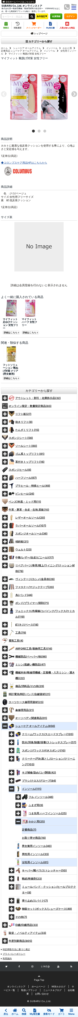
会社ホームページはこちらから (20, 1)
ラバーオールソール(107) (30, 525)
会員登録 (56, 16)
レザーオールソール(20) (30, 517)
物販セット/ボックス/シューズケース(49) (47, 908)
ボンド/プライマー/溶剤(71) (32, 603)
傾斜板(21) (22, 541)
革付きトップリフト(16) (29, 461)
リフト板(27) (23, 413)
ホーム (4, 48)
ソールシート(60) (26, 445)
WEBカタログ (58, 986)
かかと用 (67, 48)
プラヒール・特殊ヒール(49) (32, 485)
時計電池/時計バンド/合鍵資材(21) (29, 694)
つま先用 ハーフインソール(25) (48, 813)
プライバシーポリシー (14, 953)
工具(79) (20, 632)
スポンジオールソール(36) (31, 533)
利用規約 (7, 958)
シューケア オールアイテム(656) (35, 726)
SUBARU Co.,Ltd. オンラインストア (22, 6)
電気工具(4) (16, 640)
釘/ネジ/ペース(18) (26, 624)
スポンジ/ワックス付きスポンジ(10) (44, 750)
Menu (71, 1013)
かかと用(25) (37, 821)
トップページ (41, 33)
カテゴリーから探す (40, 41)
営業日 (6, 28)
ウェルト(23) (23, 549)
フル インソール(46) (41, 797)
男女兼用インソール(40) (37, 846)
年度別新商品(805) (20, 940)
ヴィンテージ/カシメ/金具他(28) (35, 579)
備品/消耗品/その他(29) (29, 686)
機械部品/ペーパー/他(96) (31, 656)
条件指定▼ (42, 16)
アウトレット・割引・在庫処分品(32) (38, 398)
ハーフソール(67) (26, 477)
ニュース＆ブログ (52, 990)
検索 (24, 1013)
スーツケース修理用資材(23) (26, 702)
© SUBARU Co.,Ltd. (39, 1001)
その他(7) (21, 916)
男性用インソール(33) (35, 854)
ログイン (70, 16)
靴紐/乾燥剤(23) (32, 878)
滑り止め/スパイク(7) (35, 900)
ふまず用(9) (36, 805)
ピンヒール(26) (24, 493)
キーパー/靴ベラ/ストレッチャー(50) (44, 870)
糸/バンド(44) (24, 595)
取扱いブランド (29, 990)
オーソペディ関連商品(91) (31, 718)
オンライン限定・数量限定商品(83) (30, 406)
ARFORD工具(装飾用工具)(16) (33, 648)
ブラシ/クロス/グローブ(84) (39, 780)
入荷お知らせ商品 (67, 28)
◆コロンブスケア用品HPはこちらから (24, 162)
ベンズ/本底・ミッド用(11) (25, 501)
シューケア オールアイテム (27, 48)
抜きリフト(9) (24, 421)
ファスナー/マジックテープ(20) (34, 587)
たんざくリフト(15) (27, 429)
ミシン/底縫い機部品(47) (30, 664)
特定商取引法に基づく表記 (16, 949)
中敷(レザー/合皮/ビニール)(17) (34, 557)
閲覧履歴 (17, 28)
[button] (33, 131)
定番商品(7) (29, 829)
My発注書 (50, 28)
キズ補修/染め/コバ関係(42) (39, 772)
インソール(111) (31, 788)
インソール (52, 48)
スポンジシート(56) (21, 437)
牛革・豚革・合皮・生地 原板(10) (29, 509)
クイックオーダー (33, 28)
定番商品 (5, 50)
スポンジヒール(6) (20, 469)
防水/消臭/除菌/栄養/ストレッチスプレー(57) (49, 742)
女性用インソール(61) (35, 862)
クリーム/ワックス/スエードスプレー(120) (47, 734)
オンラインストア (16, 986)
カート (61, 1013)
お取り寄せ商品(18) (34, 837)
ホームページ (38, 986)
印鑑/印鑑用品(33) (26, 924)
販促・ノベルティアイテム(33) (27, 932)
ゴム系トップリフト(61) (29, 453)
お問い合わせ (42, 993)
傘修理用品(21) (24, 710)
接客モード (49, 1013)
